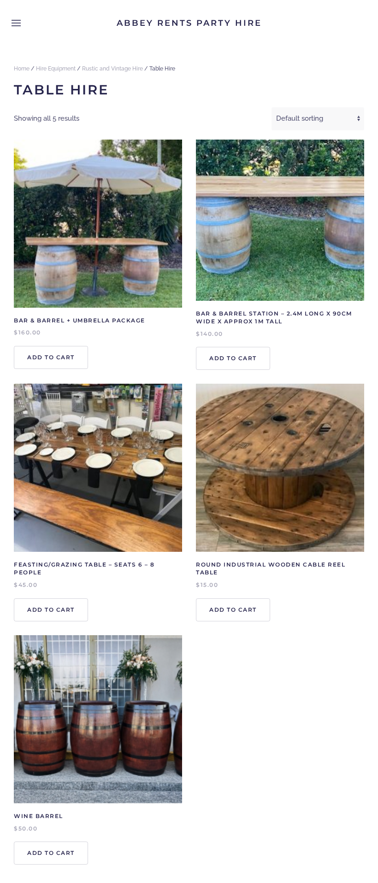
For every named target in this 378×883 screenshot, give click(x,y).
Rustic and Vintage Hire (112, 68)
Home (22, 68)
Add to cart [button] (51, 357)
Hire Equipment (56, 68)
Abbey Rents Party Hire (189, 23)
